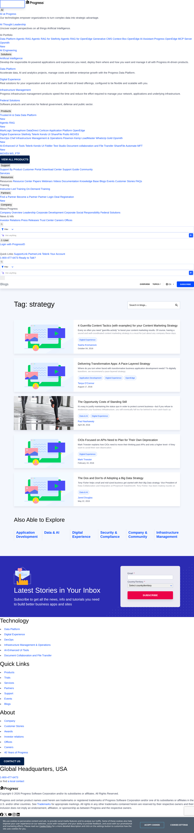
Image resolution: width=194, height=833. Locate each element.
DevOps (4, 138)
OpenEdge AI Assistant (140, 38)
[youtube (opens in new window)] (10, 815)
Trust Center (47, 220)
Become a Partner (27, 196)
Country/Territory (135, 582)
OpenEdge (79, 130)
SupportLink (21, 254)
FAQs (139, 181)
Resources (7, 177)
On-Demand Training (38, 189)
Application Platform (60, 130)
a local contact (16, 781)
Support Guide (70, 169)
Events (110, 181)
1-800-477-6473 (9, 257)
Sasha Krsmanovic (87, 345)
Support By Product (11, 169)
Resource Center (22, 181)
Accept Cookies (152, 825)
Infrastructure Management (15, 89)
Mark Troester (85, 459)
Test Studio (59, 145)
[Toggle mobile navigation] (2, 278)
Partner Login (46, 196)
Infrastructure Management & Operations (39, 138)
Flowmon (68, 138)
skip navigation (12, 4)
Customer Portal (32, 169)
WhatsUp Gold (104, 138)
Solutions (6, 54)
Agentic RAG (23, 38)
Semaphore (19, 130)
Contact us (12, 761)
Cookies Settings (179, 825)
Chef (12, 138)
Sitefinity (26, 134)
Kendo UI (45, 134)
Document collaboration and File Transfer (90, 145)
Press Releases (30, 220)
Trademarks (44, 804)
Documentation (70, 181)
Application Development (91, 378)
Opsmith (5, 44)
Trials (7, 677)
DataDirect (32, 130)
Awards (8, 731)
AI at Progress (8, 14)
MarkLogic (6, 130)
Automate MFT (71, 147)
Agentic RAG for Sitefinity (46, 38)
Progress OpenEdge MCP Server (173, 38)
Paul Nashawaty (86, 421)
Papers (37, 181)
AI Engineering (8, 50)
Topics (156, 284)
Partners (6, 192)
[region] (97, 825)
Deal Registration (37, 198)
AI (2, 10)
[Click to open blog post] (44, 337)
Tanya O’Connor (86, 383)
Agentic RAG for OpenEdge (76, 38)
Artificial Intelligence (11, 58)
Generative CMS (102, 38)
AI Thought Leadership (13, 24)
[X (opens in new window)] (6, 815)
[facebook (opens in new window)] (2, 815)
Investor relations (14, 736)
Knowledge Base (89, 181)
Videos (57, 181)
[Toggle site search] (1, 262)
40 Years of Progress (16, 752)
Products (6, 111)
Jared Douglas (85, 498)
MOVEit (74, 134)
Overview (145, 284)
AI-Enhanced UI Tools (12, 145)
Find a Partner (8, 196)
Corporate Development (49, 212)
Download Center (52, 169)
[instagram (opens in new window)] (14, 815)
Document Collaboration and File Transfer (28, 655)
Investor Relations (10, 220)
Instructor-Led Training (13, 189)
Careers (59, 220)
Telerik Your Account (53, 254)
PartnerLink (34, 254)
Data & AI (84, 416)
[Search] (1, 224)
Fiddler (49, 145)
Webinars (47, 181)
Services (5, 173)
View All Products (14, 159)
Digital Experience (10, 79)
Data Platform (8, 38)
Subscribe (185, 284)
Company (6, 204)
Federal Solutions (10, 100)
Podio (66, 134)
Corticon (44, 130)
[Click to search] (176, 305)
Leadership (29, 212)
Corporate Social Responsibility (82, 212)
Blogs (103, 181)
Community (86, 169)
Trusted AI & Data (10, 115)
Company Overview (11, 212)
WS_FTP (15, 153)
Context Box (120, 38)
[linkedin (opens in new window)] (18, 815)
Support (5, 165)
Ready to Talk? (27, 257)
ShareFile (56, 134)
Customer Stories (125, 181)
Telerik (35, 134)
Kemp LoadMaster (84, 138)
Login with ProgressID (12, 244)
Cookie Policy (45, 826)
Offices (68, 220)
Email (130, 573)
